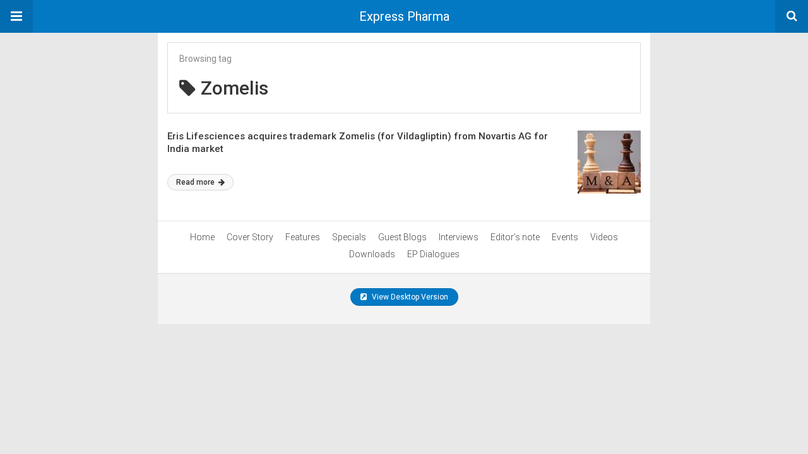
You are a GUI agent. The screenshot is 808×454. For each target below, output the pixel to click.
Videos (604, 237)
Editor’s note (515, 237)
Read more (196, 182)
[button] (16, 16)
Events (565, 237)
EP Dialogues (433, 254)
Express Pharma (404, 16)
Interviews (458, 237)
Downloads (372, 254)
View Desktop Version (409, 297)
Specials (349, 237)
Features (302, 237)
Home (202, 237)
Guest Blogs (402, 237)
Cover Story (250, 237)
